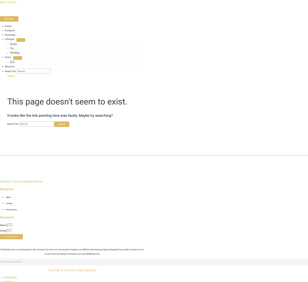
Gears (8, 57)
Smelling (14, 52)
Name (3, 225)
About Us (10, 66)
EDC (12, 62)
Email (3, 230)
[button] (10, 75)
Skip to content (8, 2)
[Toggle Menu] (20, 40)
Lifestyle (9, 39)
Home (8, 26)
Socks (13, 44)
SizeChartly (11, 277)
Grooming (10, 34)
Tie (11, 48)
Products (10, 30)
